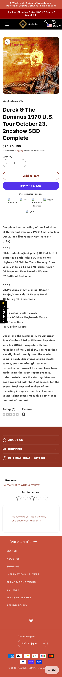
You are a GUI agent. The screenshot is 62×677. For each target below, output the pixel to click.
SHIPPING (13, 566)
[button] (7, 24)
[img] (11, 415)
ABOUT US (13, 559)
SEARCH (12, 551)
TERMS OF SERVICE (19, 597)
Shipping (19, 150)
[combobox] (54, 25)
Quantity (7, 156)
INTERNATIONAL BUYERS (23, 574)
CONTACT (13, 590)
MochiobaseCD (25, 668)
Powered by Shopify (43, 668)
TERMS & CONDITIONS (21, 582)
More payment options (31, 193)
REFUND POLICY (17, 605)
